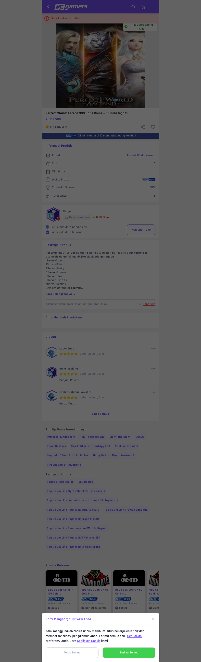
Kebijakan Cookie (88, 641)
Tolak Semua (72, 652)
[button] (100, 331)
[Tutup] (153, 619)
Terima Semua (129, 652)
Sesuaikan (134, 636)
